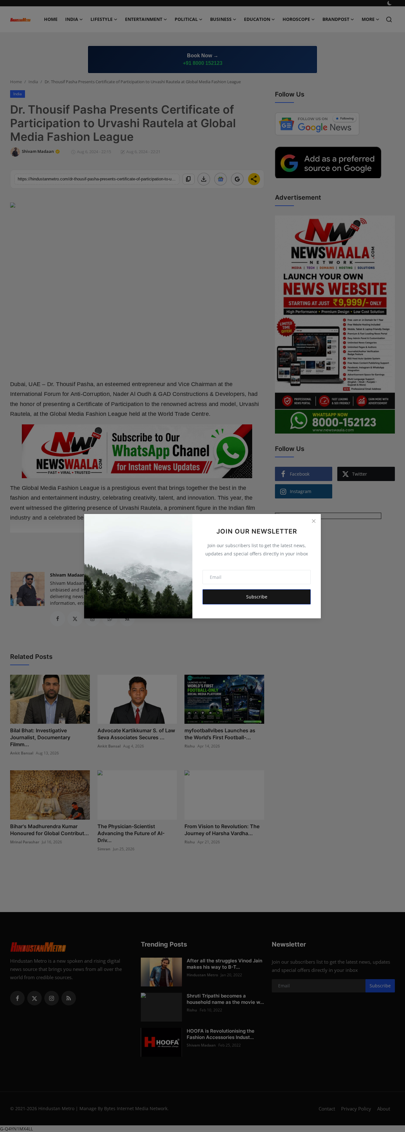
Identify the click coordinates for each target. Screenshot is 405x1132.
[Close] (313, 521)
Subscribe (256, 597)
